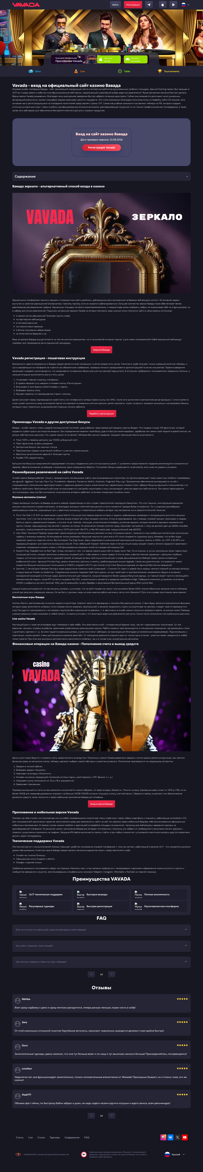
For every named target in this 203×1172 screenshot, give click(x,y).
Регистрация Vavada (101, 147)
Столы (41, 1137)
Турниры (55, 1137)
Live (30, 1137)
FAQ (86, 1137)
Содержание (72, 1137)
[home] (26, 5)
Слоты (19, 1137)
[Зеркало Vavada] (101, 243)
